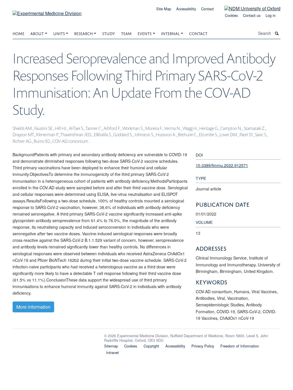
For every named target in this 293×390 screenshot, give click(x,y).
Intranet (112, 352)
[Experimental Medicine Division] (47, 11)
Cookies (231, 15)
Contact (207, 8)
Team (126, 33)
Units (59, 33)
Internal (170, 33)
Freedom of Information (239, 346)
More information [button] (33, 306)
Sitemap (111, 346)
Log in (271, 15)
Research (83, 33)
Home (18, 33)
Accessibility (186, 8)
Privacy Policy (202, 346)
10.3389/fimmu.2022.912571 (222, 165)
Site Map (163, 8)
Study (108, 33)
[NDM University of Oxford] (248, 8)
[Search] (277, 33)
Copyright (151, 346)
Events (145, 33)
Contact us (251, 15)
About (37, 33)
